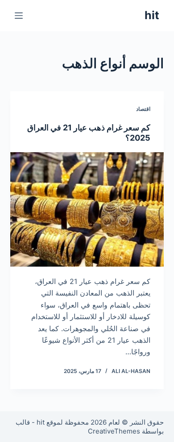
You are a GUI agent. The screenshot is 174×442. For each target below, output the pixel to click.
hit (152, 15)
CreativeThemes (114, 431)
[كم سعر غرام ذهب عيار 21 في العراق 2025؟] (86, 209)
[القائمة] (19, 16)
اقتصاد (143, 108)
